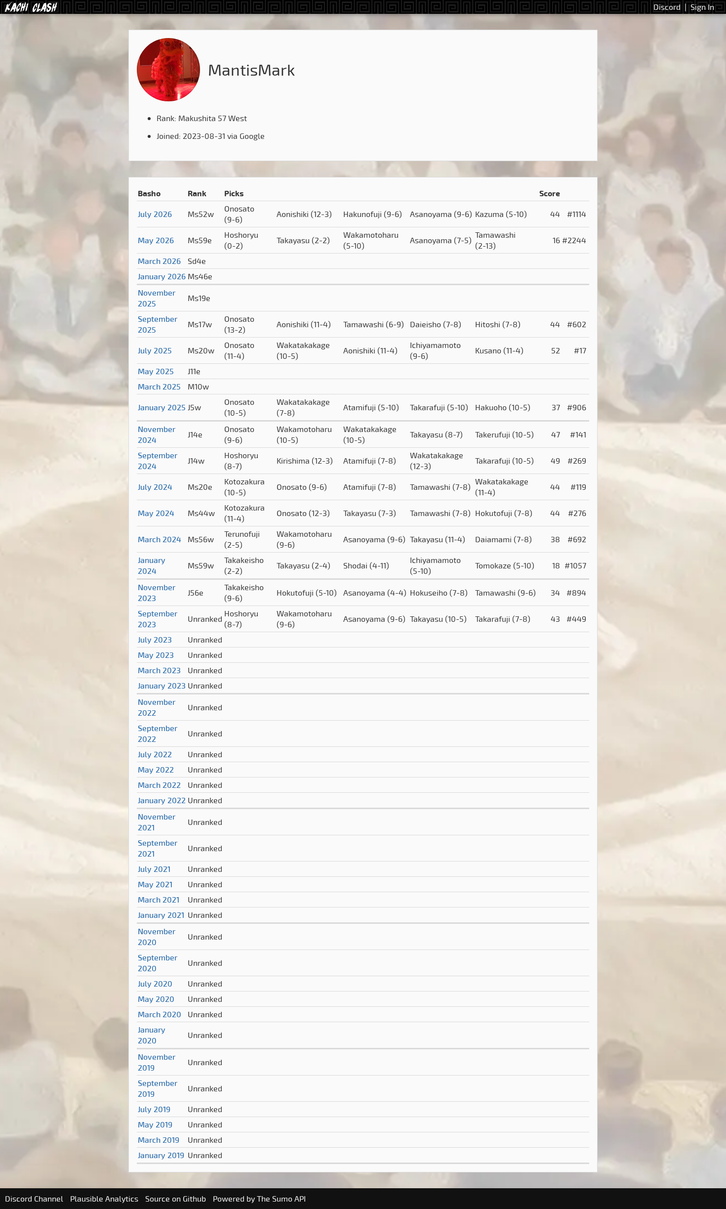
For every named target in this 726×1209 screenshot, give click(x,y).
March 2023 (159, 670)
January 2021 (161, 914)
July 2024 (155, 486)
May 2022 (156, 769)
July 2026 (155, 214)
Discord (667, 6)
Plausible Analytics (104, 1198)
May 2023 (156, 654)
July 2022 (155, 754)
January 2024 (151, 565)
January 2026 (162, 276)
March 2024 (159, 539)
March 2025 (159, 386)
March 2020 (159, 1014)
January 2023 (162, 685)
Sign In (702, 6)
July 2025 (155, 350)
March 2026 (159, 261)
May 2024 (156, 513)
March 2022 (159, 784)
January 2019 (161, 1155)
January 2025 (162, 407)
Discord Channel (34, 1198)
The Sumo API (281, 1198)
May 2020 (156, 998)
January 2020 (151, 1035)
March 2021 (158, 899)
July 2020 (155, 983)
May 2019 (155, 1124)
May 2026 (156, 240)
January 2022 (162, 800)
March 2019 (158, 1139)
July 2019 (154, 1109)
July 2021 (154, 869)
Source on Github (175, 1198)
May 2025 (156, 371)
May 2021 (155, 884)
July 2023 (155, 639)
